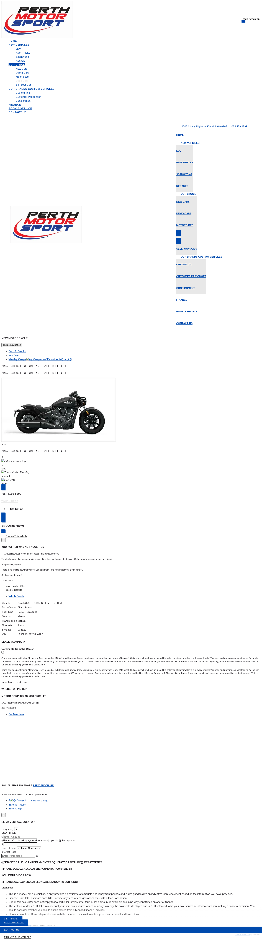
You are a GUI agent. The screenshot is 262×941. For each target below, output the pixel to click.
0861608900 (11, 919)
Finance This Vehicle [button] (16, 536)
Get (16, 714)
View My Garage (40, 359)
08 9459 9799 (239, 126)
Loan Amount (8, 832)
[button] (131, 888)
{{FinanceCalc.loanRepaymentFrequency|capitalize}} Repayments (38, 840)
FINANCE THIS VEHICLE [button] (17, 937)
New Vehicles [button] (19, 44)
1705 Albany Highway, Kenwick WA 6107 (204, 126)
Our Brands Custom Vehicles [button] (32, 88)
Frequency (7, 829)
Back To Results (17, 351)
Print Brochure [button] (43, 785)
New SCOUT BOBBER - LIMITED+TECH (33, 366)
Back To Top (15, 808)
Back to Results (14, 590)
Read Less (21, 682)
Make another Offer (15, 586)
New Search (15, 355)
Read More (7, 682)
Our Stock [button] (17, 64)
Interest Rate (8, 851)
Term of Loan (8, 848)
